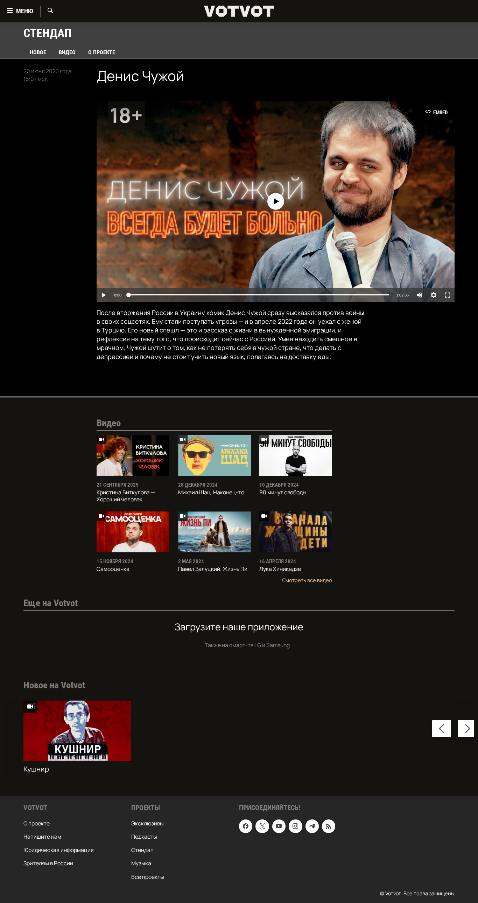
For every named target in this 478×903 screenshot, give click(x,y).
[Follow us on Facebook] (245, 826)
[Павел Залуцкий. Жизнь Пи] (214, 531)
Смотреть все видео (307, 579)
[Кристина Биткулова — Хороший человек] (133, 455)
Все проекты (147, 876)
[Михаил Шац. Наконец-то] (214, 455)
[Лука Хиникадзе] (295, 531)
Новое (38, 52)
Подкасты (144, 836)
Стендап (142, 850)
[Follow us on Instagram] (295, 826)
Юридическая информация (58, 850)
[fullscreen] (448, 295)
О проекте (101, 52)
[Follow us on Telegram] (312, 826)
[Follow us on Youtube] (279, 826)
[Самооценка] (133, 531)
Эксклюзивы (147, 823)
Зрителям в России (48, 863)
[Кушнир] (77, 731)
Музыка (141, 863)
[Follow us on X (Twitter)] (262, 826)
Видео (67, 52)
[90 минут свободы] (295, 455)
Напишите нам (42, 836)
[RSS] (328, 826)
